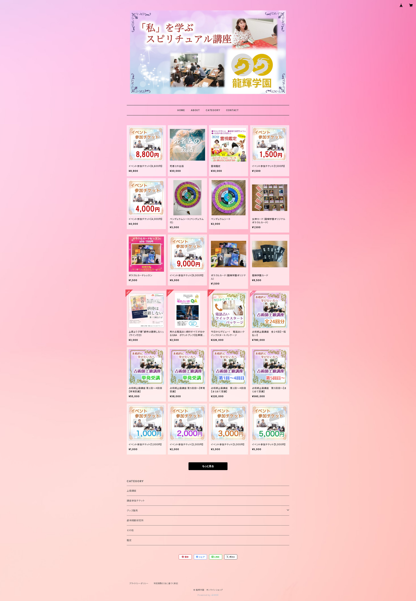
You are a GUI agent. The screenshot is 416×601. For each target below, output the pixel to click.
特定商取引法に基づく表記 (166, 583)
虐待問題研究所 (135, 520)
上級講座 (131, 490)
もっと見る (208, 466)
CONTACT (232, 110)
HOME (181, 110)
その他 (130, 530)
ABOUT (195, 110)
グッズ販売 (132, 510)
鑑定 (129, 540)
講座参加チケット (136, 500)
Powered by (204, 595)
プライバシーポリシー (139, 583)
